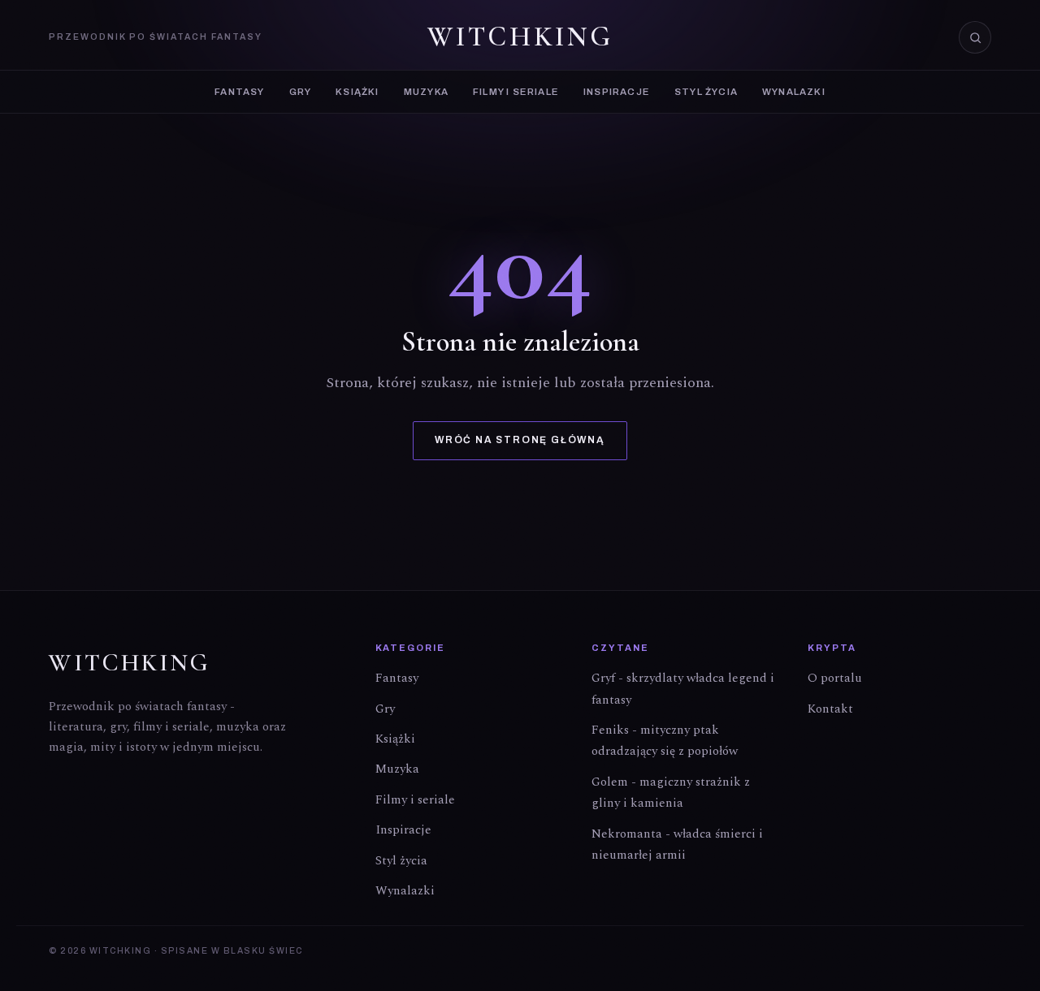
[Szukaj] (975, 37)
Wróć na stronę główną (520, 440)
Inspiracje (616, 92)
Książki (357, 92)
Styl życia (706, 92)
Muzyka (426, 92)
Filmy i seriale (516, 92)
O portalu (835, 678)
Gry (300, 92)
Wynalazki (794, 92)
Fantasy (239, 92)
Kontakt (830, 709)
